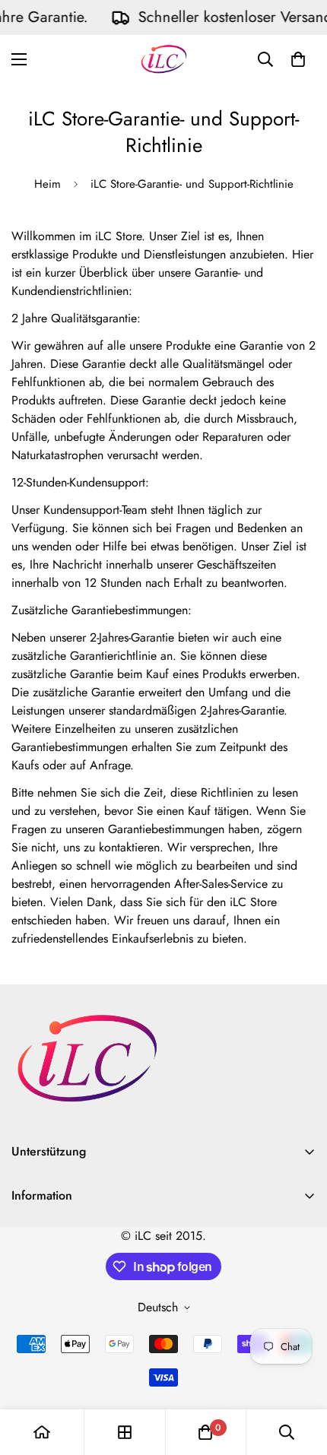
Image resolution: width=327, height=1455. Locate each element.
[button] (298, 59)
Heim (47, 184)
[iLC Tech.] (164, 59)
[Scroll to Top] (299, 1374)
